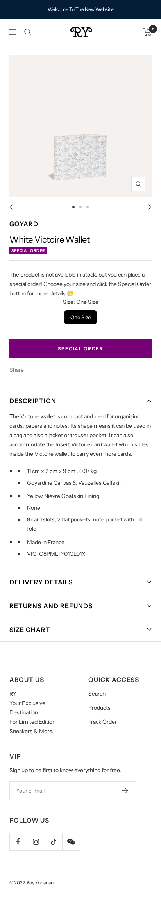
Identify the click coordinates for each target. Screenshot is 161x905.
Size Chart (29, 630)
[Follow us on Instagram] (36, 841)
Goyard (23, 224)
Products (99, 707)
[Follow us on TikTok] (53, 841)
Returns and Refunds (51, 606)
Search (97, 693)
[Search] (27, 32)
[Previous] (12, 207)
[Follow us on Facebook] (18, 841)
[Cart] (147, 32)
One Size (81, 315)
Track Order (102, 721)
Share (16, 369)
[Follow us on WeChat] (71, 841)
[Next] (148, 207)
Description (32, 401)
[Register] (125, 790)
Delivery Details (41, 582)
